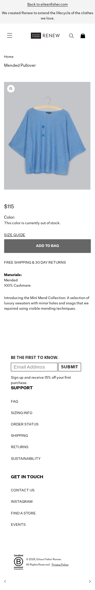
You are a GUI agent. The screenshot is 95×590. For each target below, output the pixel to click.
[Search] (71, 35)
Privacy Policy (60, 564)
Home (8, 57)
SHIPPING (19, 436)
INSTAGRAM (21, 502)
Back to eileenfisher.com (47, 4)
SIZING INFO (21, 413)
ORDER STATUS (25, 424)
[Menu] (9, 35)
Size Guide (14, 235)
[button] (82, 35)
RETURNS (19, 447)
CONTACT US (22, 490)
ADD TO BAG (47, 246)
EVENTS (18, 525)
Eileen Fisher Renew (48, 559)
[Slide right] (90, 581)
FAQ (14, 401)
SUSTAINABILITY (26, 459)
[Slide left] (5, 581)
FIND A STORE (23, 513)
